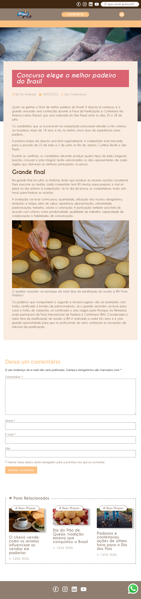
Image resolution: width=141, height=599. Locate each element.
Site (7, 448)
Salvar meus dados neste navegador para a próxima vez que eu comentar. (56, 462)
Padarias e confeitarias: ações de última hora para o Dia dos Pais (112, 541)
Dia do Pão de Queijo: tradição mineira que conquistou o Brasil (70, 536)
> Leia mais (19, 558)
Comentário (14, 376)
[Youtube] (97, 4)
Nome (10, 420)
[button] (121, 14)
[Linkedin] (91, 4)
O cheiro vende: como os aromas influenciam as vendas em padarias (24, 545)
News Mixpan (27, 508)
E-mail (10, 434)
